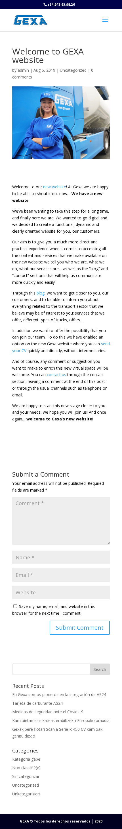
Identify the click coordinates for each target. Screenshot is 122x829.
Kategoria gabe (26, 759)
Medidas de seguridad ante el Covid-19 (47, 711)
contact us (56, 374)
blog (41, 293)
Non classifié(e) (26, 767)
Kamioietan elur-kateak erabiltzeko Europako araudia (61, 720)
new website (54, 186)
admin (23, 70)
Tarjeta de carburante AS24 (37, 703)
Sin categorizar (25, 776)
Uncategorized (73, 70)
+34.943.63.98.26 (61, 4)
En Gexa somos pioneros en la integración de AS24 (59, 694)
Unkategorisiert (26, 794)
